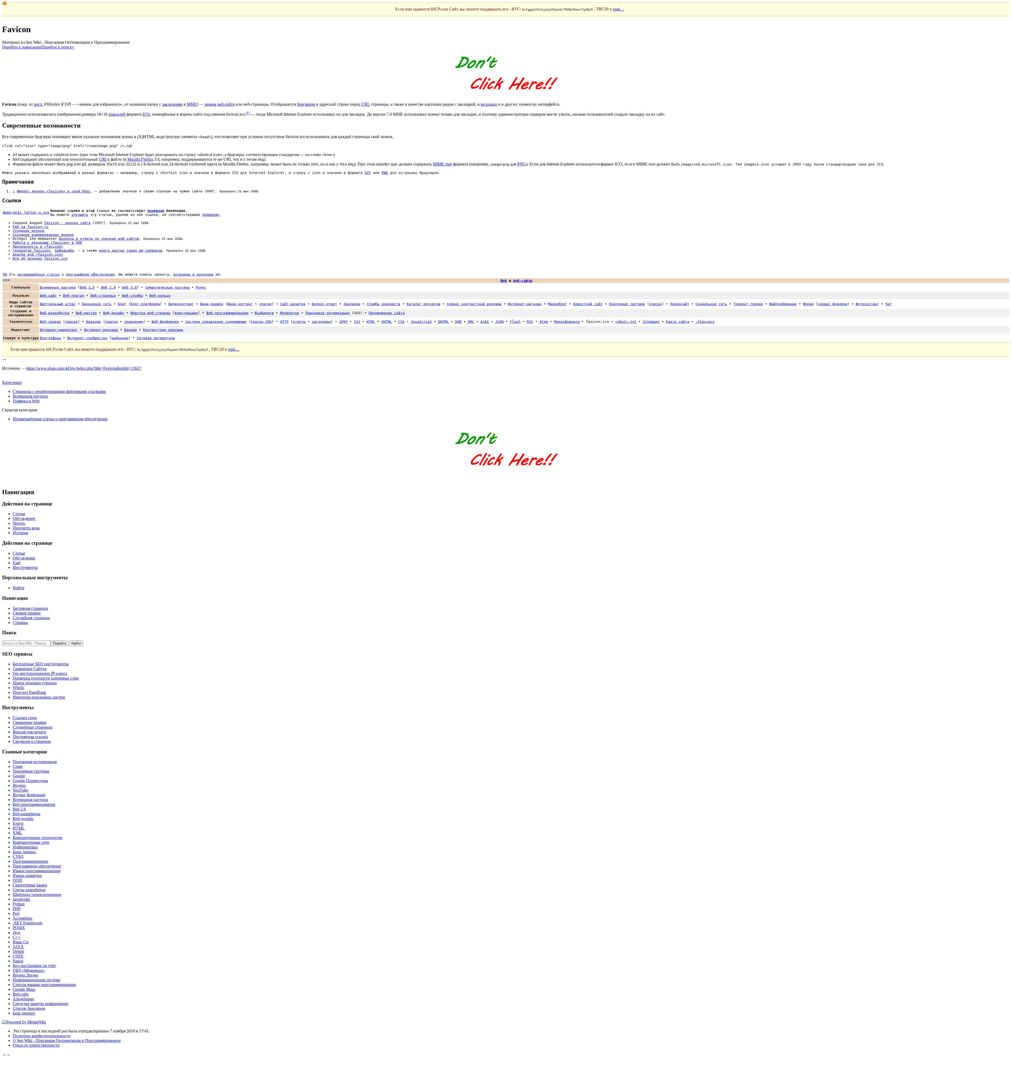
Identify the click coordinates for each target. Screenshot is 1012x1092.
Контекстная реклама (163, 330)
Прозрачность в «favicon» (38, 246)
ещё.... (618, 9)
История (20, 532)
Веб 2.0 (108, 287)
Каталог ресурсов (423, 304)
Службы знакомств (383, 304)
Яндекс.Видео (25, 975)
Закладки (351, 304)
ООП (17, 880)
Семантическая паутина (167, 287)
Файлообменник (783, 304)
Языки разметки (27, 875)
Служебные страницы (32, 727)
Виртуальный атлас (58, 304)
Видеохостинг (181, 304)
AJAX (484, 322)
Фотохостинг (867, 304)
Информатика (25, 847)
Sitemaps (651, 322)
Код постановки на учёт (34, 965)
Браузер (93, 322)
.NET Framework (27, 923)
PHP (17, 908)
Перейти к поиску (57, 47)
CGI (357, 322)
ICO (146, 114)
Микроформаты (567, 322)
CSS (401, 322)
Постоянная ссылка (30, 736)
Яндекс (19, 785)
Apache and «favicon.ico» (38, 254)
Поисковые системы (31, 771)
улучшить (79, 215)
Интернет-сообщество (87, 338)
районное (119, 338)
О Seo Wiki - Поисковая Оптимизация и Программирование (67, 1040)
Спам (17, 766)
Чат (888, 304)
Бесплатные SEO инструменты (41, 664)
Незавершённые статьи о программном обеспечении (60, 419)
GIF (368, 173)
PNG (521, 164)
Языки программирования (36, 871)
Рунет (201, 287)
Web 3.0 (129, 287)
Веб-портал (73, 296)
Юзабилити (264, 313)
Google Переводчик (30, 780)
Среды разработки (29, 890)
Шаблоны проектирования (37, 894)
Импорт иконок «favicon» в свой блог (54, 191)
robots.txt (625, 322)
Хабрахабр (64, 250)
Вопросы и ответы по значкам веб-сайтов (99, 239)
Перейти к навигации (21, 47)
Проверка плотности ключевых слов (46, 678)
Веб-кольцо (160, 296)
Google (19, 776)
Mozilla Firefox (140, 159)
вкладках (489, 104)
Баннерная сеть (96, 304)
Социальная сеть (711, 304)
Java (16, 932)
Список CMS (261, 322)
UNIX (18, 956)
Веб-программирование (227, 313)
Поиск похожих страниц (35, 683)
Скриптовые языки (30, 885)
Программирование (30, 861)
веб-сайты (522, 281)
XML (471, 322)
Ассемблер (22, 918)
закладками (172, 104)
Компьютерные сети (31, 842)
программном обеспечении (90, 274)
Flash (515, 322)
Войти (18, 588)
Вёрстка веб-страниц (150, 313)
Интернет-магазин (525, 304)
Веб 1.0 (87, 287)
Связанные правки (29, 722)
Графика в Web (26, 401)
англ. (38, 104)
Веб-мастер (86, 313)
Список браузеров (29, 1008)
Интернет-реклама (101, 330)
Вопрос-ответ (324, 304)
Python (19, 904)
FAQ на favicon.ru (30, 227)
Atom (543, 322)
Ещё (16, 562)
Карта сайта (677, 322)
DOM (458, 322)
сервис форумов (832, 304)
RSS (530, 322)
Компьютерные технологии (37, 837)
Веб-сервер (50, 322)
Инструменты (25, 567)
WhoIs (18, 687)
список (265, 304)
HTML (371, 322)
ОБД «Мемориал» (29, 970)
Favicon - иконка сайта (67, 223)
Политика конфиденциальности (41, 1036)
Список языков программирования (44, 984)
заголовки (321, 322)
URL (365, 104)
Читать (19, 523)
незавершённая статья (38, 274)
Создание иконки (28, 231)
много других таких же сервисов (130, 250)
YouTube (20, 790)
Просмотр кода (26, 528)
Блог (122, 304)
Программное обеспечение (37, 866)
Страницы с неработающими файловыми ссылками (59, 391)
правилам (155, 211)
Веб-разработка (54, 313)
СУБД (18, 856)
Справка (20, 622)
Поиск (9, 632)
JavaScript (421, 322)
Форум (808, 304)
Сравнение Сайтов (30, 668)
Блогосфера (50, 338)
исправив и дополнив (193, 274)
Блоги (18, 823)
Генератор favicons (32, 250)
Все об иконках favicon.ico (40, 258)
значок (210, 104)
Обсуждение (24, 518)
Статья (19, 513)
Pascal (18, 961)
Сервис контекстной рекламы (474, 304)
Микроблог (557, 304)
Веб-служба (132, 296)
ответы (299, 322)
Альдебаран (23, 999)
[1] (248, 113)
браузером (306, 104)
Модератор (289, 313)
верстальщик (186, 313)
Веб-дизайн (113, 313)
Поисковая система (627, 304)
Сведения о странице (32, 741)
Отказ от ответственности (36, 1045)
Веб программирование (34, 804)
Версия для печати (29, 732)
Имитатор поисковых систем (39, 697)
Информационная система (36, 980)
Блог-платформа (145, 304)
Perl (16, 913)
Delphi (18, 951)
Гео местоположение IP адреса (40, 673)
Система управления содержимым (215, 322)
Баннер (130, 330)
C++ (16, 937)
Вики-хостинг (240, 304)
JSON (499, 322)
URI (102, 159)
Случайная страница (31, 618)
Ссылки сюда (25, 717)
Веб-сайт (48, 296)
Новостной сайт (588, 304)
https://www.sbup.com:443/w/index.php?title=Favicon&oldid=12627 (83, 368)
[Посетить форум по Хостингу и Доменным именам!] (506, 95)
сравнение (133, 322)
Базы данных (24, 852)
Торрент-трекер (748, 304)
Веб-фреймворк (165, 322)
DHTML (443, 322)
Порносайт (679, 304)
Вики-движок (211, 304)
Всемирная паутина (58, 287)
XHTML (386, 322)
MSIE (192, 104)
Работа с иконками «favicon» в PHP (47, 243)
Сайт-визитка (292, 304)
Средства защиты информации (40, 1003)
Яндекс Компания (29, 795)
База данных (24, 1013)
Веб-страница (103, 296)
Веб (503, 281)
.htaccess (704, 322)
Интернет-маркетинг (59, 330)
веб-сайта (226, 104)
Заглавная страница (30, 608)
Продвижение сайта (387, 313)
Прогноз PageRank (29, 692)
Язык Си (20, 942)
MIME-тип (442, 164)
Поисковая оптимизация (327, 313)
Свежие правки (27, 613)
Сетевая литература (156, 338)
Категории (11, 382)
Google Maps (24, 989)
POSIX (19, 927)
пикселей (117, 114)
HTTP (284, 322)
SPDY (343, 322)
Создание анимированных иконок (43, 235)
